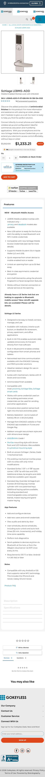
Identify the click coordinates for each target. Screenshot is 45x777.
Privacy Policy (39, 770)
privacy (11, 224)
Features (9, 204)
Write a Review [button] (23, 648)
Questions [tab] (20, 658)
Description (10, 601)
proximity (16, 389)
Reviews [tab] (7, 658)
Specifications (12, 607)
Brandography (34, 773)
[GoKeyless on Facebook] (16, 751)
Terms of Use (10, 773)
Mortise (10, 442)
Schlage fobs (26, 389)
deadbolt (22, 224)
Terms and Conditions (23, 170)
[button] (22, 189)
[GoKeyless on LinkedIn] (28, 751)
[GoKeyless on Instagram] (22, 751)
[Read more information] (42, 167)
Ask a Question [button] (23, 653)
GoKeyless (11, 770)
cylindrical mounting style (20, 448)
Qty (2, 153)
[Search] (27, 19)
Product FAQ (10, 586)
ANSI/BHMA (12, 438)
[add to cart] (9, 177)
